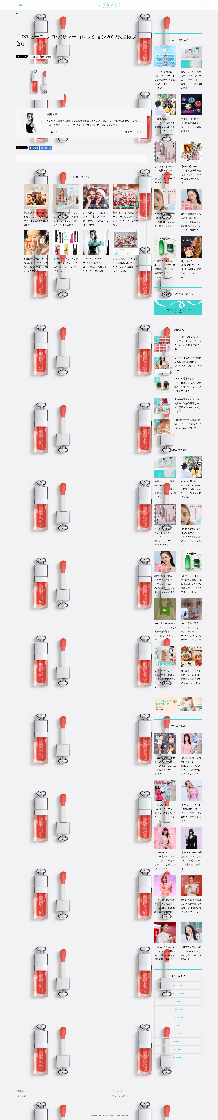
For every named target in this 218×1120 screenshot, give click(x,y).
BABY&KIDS (178, 1041)
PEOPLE (178, 1049)
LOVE (178, 1033)
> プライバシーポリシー (119, 1096)
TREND (178, 1025)
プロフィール (132, 132)
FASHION (178, 1017)
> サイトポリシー (23, 1096)
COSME (178, 1001)
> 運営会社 (20, 1091)
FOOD (178, 1009)
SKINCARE (178, 985)
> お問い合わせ (115, 1091)
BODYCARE (178, 993)
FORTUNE (178, 1057)
